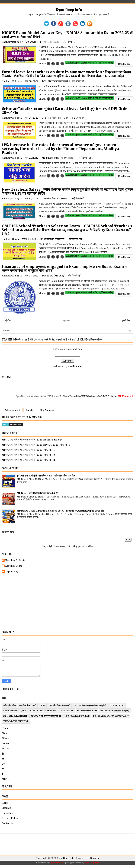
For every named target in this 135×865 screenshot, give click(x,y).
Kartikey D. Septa (15, 560)
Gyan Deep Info (69, 9)
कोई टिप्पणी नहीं (69, 42)
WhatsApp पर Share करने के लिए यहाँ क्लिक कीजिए (89, 62)
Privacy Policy (10, 818)
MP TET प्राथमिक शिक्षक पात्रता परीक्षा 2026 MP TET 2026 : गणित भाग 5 (36, 444)
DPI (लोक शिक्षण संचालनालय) (55, 81)
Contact (6, 743)
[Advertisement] (67, 601)
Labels (29, 410)
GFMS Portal (117, 705)
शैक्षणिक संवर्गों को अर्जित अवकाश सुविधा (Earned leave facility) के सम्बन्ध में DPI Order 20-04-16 (65, 111)
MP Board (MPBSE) (53, 275)
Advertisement (12, 410)
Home (5, 728)
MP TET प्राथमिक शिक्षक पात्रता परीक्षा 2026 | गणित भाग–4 (28, 450)
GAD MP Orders (97, 396)
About (5, 733)
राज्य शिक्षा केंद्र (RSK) (49, 42)
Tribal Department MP (15, 721)
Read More (124, 64)
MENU (5, 779)
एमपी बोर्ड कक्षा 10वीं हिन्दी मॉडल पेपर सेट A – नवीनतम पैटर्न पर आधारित (46, 475)
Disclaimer (8, 813)
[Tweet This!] (48, 63)
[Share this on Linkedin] (62, 63)
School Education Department (111, 716)
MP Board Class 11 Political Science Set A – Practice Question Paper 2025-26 (60, 510)
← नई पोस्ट (6, 320)
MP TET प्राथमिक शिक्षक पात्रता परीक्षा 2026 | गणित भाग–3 (28, 454)
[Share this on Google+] (53, 63)
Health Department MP (43, 711)
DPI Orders (79, 396)
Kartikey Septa (13, 566)
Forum (5, 748)
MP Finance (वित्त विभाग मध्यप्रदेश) (58, 157)
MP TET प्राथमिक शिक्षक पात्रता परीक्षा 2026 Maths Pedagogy (32, 439)
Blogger (77, 546)
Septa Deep (11, 571)
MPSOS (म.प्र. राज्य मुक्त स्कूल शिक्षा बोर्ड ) (46, 716)
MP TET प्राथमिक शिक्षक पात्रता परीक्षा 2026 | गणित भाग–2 (28, 460)
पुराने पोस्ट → (127, 320)
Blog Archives (47, 410)
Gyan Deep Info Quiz (14, 711)
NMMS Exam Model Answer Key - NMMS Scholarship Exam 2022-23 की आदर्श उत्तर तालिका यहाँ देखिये (67, 35)
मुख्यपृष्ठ (66, 320)
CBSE (42, 705)
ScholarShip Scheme (77, 716)
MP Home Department (15, 716)
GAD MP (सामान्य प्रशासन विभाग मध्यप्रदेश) (90, 705)
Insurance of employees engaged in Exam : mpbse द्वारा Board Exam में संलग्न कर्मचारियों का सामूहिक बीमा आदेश (64, 268)
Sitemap (6, 738)
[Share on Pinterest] (57, 63)
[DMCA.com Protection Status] (12, 426)
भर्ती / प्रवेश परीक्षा (9, 705)
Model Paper (66, 711)
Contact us (8, 823)
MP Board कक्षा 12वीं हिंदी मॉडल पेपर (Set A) (37, 493)
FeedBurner (75, 366)
